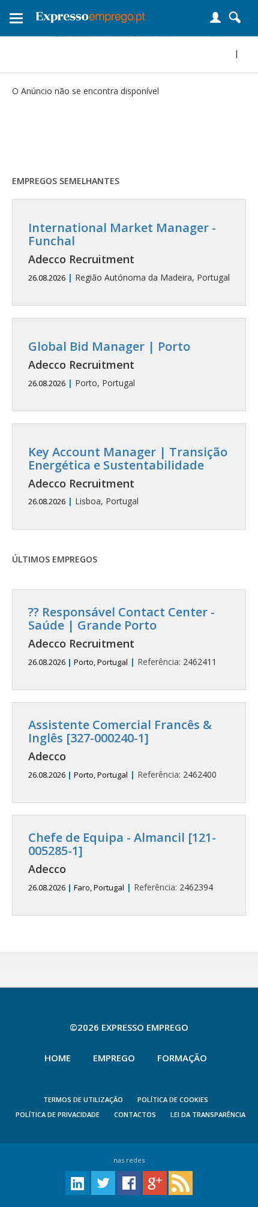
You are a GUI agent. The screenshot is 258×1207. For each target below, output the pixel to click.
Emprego (114, 1058)
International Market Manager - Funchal (122, 234)
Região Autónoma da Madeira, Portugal (129, 252)
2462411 (122, 636)
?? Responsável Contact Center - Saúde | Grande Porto (121, 618)
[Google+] (155, 1182)
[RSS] (181, 1182)
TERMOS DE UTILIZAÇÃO (83, 1099)
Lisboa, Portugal (127, 476)
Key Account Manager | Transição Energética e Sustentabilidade (127, 458)
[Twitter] (103, 1182)
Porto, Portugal (109, 364)
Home (57, 1058)
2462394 (122, 862)
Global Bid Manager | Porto (109, 346)
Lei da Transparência (207, 1114)
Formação (182, 1058)
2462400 (122, 749)
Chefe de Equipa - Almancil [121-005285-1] (122, 844)
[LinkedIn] (77, 1182)
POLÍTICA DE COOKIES (172, 1099)
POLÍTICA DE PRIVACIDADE (58, 1114)
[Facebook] (129, 1182)
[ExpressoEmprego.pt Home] (90, 15)
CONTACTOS (135, 1114)
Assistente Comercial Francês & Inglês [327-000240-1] (120, 731)
